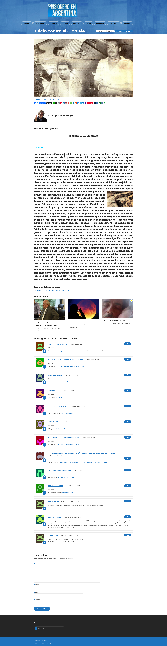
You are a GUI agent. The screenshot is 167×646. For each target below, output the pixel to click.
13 (60, 99)
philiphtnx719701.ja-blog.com (59, 470)
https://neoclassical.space (58, 406)
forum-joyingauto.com (57, 344)
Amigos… (73, 322)
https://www (63, 351)
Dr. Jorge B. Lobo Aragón (44, 290)
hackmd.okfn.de (54, 422)
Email (36, 592)
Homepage (101, 31)
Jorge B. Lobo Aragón (50, 99)
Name (37, 584)
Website (37, 599)
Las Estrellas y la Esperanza (115, 320)
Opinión (110, 31)
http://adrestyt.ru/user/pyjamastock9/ (63, 438)
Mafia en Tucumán (64, 290)
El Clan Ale (55, 290)
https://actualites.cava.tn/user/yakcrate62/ (66, 360)
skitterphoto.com (55, 375)
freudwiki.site (53, 391)
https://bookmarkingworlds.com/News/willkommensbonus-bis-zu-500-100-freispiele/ (81, 453)
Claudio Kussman (54, 517)
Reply (128, 344)
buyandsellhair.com (55, 486)
